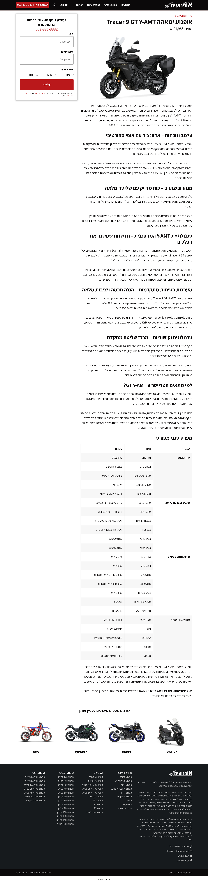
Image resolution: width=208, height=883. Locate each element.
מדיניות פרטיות (175, 872)
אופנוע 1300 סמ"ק (65, 816)
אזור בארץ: (67, 69)
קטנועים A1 (98, 800)
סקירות (64, 5)
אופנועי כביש (110, 5)
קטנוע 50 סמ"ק (96, 777)
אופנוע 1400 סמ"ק (65, 820)
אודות (129, 800)
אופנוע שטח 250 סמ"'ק (34, 788)
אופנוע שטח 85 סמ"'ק (35, 781)
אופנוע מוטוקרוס (124, 796)
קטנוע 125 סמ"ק (95, 781)
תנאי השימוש (40, 93)
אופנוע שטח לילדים (94, 812)
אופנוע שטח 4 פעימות (35, 800)
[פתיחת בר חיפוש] (54, 5)
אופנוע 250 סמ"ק (66, 781)
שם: (71, 34)
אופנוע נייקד (126, 785)
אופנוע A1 (98, 804)
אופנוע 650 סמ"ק (66, 796)
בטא (36, 752)
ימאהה (126, 752)
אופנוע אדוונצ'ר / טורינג (121, 788)
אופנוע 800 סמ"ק (66, 804)
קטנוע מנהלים (96, 796)
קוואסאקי (81, 752)
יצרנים (79, 5)
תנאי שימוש (187, 872)
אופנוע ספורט (126, 777)
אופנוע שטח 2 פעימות (35, 796)
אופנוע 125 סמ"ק (66, 777)
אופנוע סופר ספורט (123, 781)
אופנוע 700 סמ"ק (66, 800)
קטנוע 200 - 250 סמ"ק (92, 785)
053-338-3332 (46, 29)
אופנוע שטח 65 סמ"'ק (35, 777)
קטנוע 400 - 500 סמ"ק (92, 792)
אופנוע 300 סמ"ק (66, 785)
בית (190, 15)
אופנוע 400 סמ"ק (66, 788)
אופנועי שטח (93, 5)
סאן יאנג (172, 752)
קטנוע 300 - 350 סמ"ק (92, 788)
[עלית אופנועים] (178, 5)
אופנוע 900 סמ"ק (66, 808)
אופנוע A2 (98, 808)
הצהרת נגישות (104, 879)
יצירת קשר (127, 804)
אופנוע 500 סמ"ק (66, 792)
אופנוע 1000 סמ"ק (65, 812)
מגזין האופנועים (125, 808)
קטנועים (126, 5)
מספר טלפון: (67, 51)
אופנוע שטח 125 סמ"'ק (34, 785)
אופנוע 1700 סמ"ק (65, 824)
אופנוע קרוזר (126, 792)
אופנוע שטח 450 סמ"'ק (34, 792)
